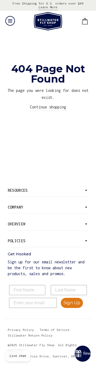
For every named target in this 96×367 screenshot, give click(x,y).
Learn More (48, 7)
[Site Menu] (10, 21)
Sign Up (71, 302)
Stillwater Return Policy (30, 335)
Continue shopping (48, 107)
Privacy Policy (21, 329)
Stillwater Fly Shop (48, 21)
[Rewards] (83, 354)
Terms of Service (55, 329)
